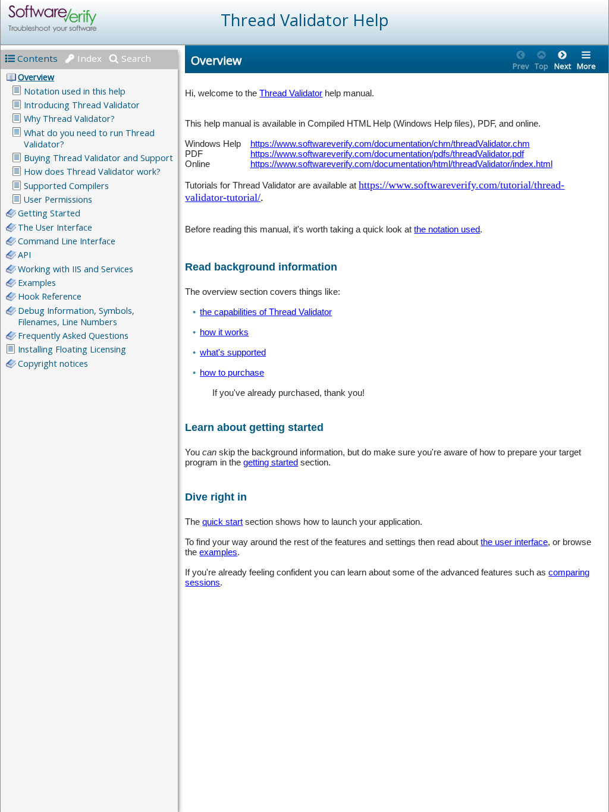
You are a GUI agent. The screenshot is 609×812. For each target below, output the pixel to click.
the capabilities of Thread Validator (266, 312)
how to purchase (232, 372)
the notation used (447, 229)
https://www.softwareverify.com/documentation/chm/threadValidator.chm (390, 144)
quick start (222, 522)
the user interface (514, 542)
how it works (224, 332)
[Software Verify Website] (95, 19)
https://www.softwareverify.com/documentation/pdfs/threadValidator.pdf (387, 154)
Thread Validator (290, 93)
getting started (270, 462)
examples (218, 552)
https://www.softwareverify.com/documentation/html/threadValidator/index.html (401, 164)
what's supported (233, 352)
